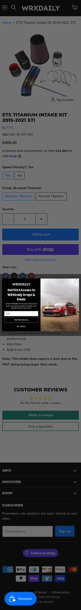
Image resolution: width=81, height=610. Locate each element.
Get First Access (21, 320)
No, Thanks (21, 326)
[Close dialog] (76, 281)
